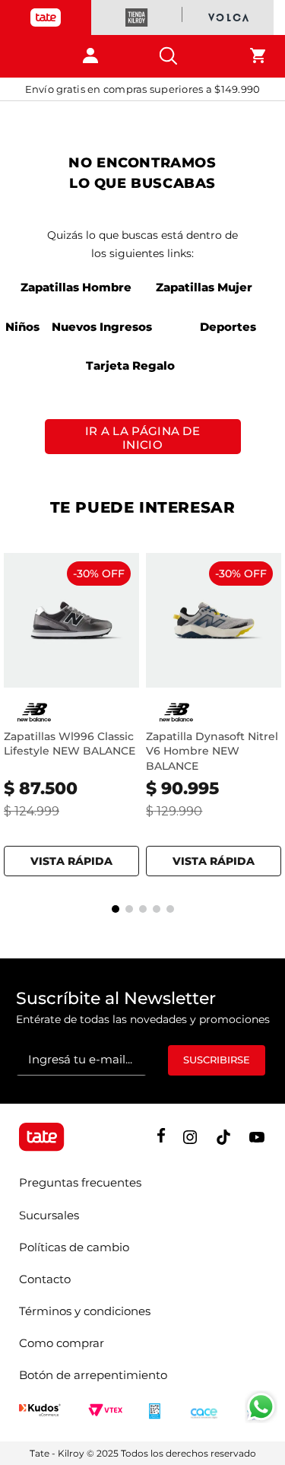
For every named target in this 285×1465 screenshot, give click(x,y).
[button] (71, 858)
